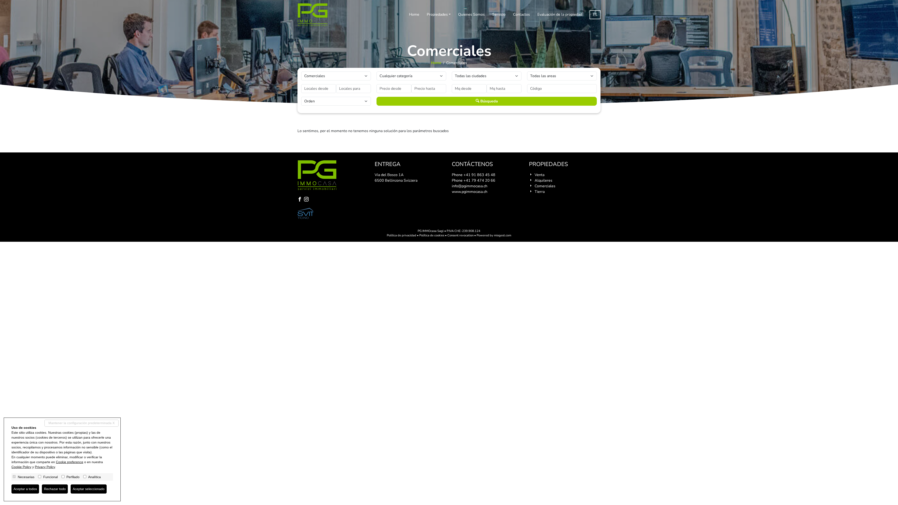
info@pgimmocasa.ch (469, 186)
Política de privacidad (401, 235)
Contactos (521, 14)
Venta (539, 174)
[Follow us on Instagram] (307, 200)
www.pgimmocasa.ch (469, 191)
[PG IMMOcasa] (312, 15)
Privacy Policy (45, 467)
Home (414, 14)
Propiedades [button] (437, 14)
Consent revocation (460, 235)
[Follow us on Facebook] (300, 200)
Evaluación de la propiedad (559, 14)
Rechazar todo (55, 489)
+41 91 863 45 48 (479, 174)
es (595, 14)
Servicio (499, 14)
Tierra (540, 191)
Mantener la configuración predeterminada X (81, 423)
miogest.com (502, 235)
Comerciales (545, 186)
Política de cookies (431, 235)
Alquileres (543, 180)
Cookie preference (69, 462)
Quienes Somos (471, 14)
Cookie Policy (21, 467)
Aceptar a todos (25, 489)
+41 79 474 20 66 (479, 180)
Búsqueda (488, 101)
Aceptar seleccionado (89, 489)
